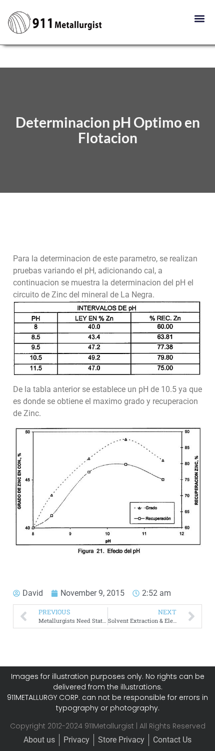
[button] (199, 18)
